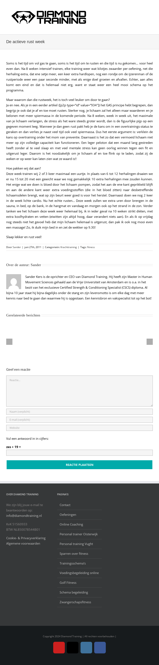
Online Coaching (71, 524)
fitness (91, 247)
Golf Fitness (68, 582)
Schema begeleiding (74, 592)
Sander (17, 247)
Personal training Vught (76, 544)
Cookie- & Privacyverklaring (26, 538)
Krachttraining (68, 247)
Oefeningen (68, 514)
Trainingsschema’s (73, 563)
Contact (65, 505)
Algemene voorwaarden (23, 543)
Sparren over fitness (74, 553)
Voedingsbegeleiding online (79, 573)
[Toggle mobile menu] (151, 8)
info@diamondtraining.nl (24, 516)
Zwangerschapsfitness (75, 602)
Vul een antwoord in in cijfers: (27, 438)
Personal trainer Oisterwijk (79, 534)
